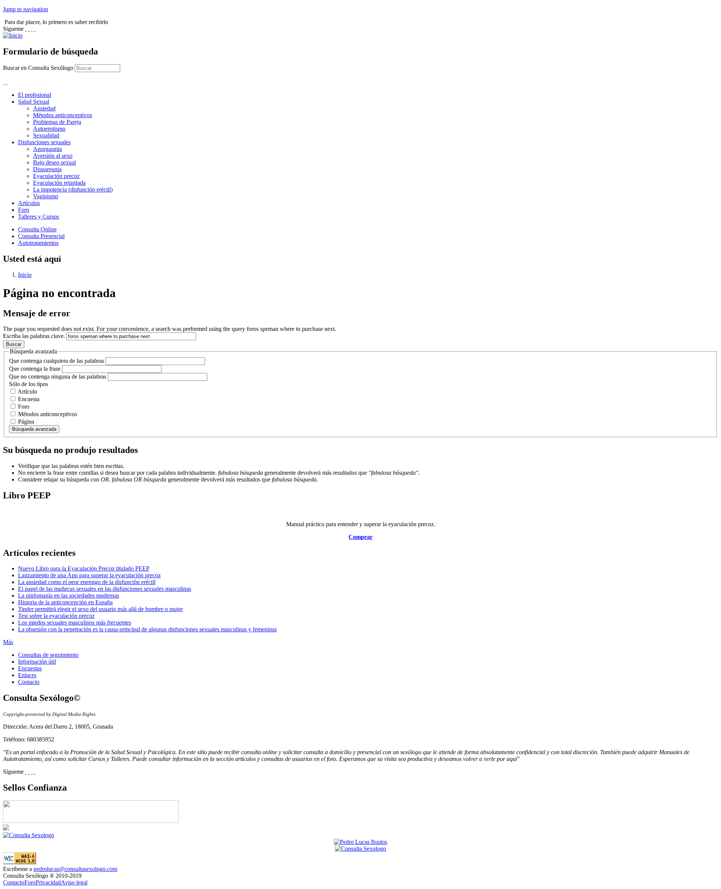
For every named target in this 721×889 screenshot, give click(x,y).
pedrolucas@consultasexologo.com (75, 869)
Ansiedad (44, 108)
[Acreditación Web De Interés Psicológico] (6, 828)
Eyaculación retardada (59, 183)
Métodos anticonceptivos (62, 115)
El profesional (34, 95)
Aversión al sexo (52, 155)
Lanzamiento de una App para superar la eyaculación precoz (89, 575)
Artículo (27, 391)
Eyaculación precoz (56, 176)
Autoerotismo (49, 128)
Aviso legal (74, 882)
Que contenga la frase (35, 368)
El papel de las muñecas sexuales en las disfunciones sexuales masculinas (104, 589)
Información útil (37, 661)
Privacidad (48, 882)
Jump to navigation (25, 9)
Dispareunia (47, 169)
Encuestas (30, 668)
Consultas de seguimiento (48, 655)
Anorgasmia (47, 149)
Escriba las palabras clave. (34, 336)
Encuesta (28, 399)
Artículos (29, 203)
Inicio (25, 275)
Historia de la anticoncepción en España (65, 602)
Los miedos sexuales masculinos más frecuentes (74, 622)
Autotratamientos (38, 243)
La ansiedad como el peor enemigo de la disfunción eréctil (86, 582)
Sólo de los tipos (28, 384)
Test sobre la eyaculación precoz (56, 616)
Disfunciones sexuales (44, 142)
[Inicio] (13, 35)
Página (26, 421)
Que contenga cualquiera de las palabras (57, 361)
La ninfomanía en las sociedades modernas (68, 595)
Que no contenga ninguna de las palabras (58, 376)
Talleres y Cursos (38, 216)
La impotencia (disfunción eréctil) (73, 189)
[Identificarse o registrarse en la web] (7, 82)
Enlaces (27, 675)
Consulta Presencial (41, 236)
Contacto (28, 682)
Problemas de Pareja (57, 122)
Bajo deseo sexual (54, 162)
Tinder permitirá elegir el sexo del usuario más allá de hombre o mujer (100, 609)
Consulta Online (37, 229)
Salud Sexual (33, 101)
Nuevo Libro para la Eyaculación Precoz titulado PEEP (83, 568)
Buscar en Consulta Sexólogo (39, 68)
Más (8, 642)
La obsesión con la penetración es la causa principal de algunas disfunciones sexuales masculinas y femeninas (147, 629)
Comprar (360, 537)
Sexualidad (46, 135)
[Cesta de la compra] (4, 82)
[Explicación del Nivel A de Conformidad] (19, 862)
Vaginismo (45, 196)
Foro (23, 210)
